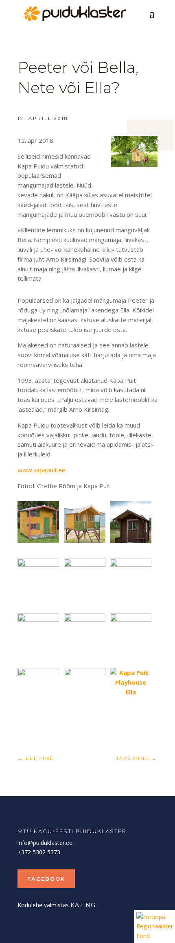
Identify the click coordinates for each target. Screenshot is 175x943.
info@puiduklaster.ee (45, 843)
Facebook (46, 878)
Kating (83, 905)
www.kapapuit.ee (42, 470)
